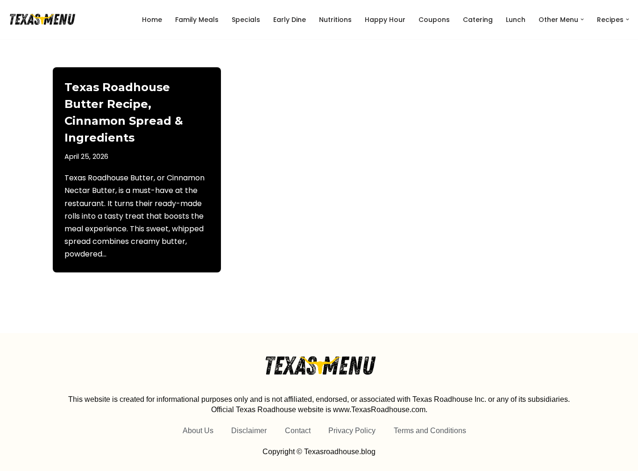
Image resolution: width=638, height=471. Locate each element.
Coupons (434, 19)
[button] (582, 19)
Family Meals (197, 19)
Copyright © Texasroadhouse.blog (319, 452)
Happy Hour (385, 19)
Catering (478, 19)
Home (152, 19)
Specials (246, 19)
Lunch (515, 19)
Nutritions (335, 19)
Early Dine (289, 19)
